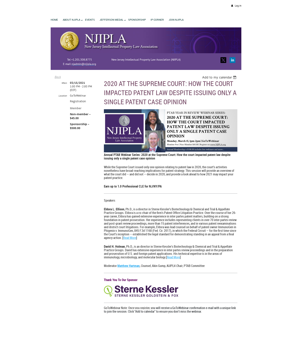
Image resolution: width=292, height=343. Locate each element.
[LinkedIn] (232, 60)
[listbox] (219, 77)
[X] (223, 60)
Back (58, 77)
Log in (238, 5)
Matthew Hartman (128, 266)
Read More (129, 238)
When (64, 82)
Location (63, 95)
